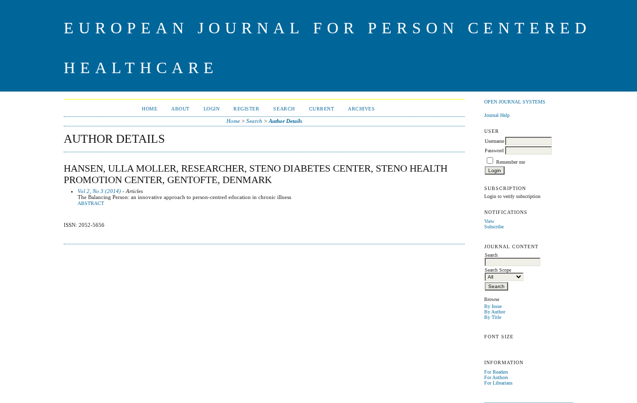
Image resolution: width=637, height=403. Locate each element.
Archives (361, 108)
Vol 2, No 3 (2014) (99, 191)
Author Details (285, 121)
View (489, 221)
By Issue (493, 306)
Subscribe (494, 226)
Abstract (91, 203)
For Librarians (498, 383)
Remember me (510, 162)
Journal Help (497, 115)
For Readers (496, 372)
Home (149, 108)
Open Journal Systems (514, 101)
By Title (492, 317)
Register (246, 108)
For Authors (496, 377)
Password (494, 150)
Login (212, 108)
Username (494, 141)
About (180, 108)
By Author (494, 311)
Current (321, 108)
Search (284, 108)
